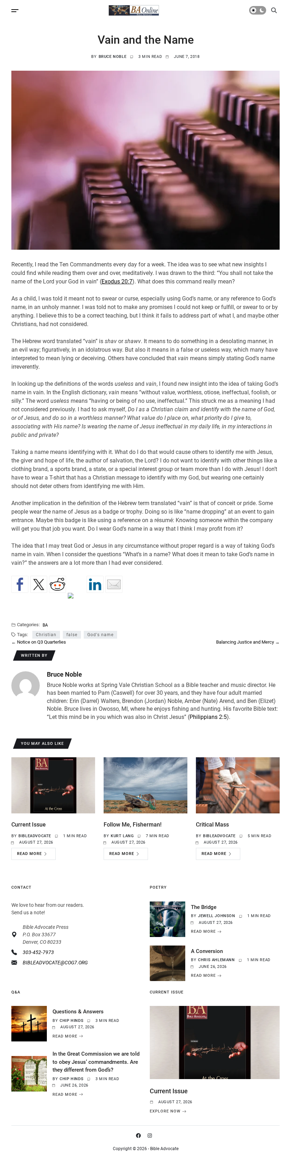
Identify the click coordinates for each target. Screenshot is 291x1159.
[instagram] (151, 1135)
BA (45, 625)
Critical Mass (212, 824)
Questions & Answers (78, 1011)
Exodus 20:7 (116, 281)
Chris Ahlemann (216, 960)
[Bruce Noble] (25, 685)
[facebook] (140, 1135)
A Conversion (207, 951)
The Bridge (203, 907)
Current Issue (28, 824)
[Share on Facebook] (19, 584)
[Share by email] (113, 584)
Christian (46, 634)
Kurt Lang (122, 836)
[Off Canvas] (14, 10)
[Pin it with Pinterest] (76, 601)
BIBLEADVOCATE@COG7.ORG (55, 962)
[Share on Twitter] (38, 584)
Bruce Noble (113, 56)
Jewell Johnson (216, 916)
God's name (100, 634)
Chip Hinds (71, 1020)
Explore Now (165, 1111)
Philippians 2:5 (208, 717)
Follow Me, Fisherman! (132, 824)
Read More (29, 853)
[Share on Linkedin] (95, 584)
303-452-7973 (38, 952)
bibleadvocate (34, 836)
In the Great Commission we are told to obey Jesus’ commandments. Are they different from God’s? (96, 1062)
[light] (257, 10)
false (71, 634)
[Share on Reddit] (57, 584)
